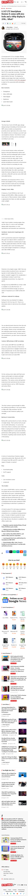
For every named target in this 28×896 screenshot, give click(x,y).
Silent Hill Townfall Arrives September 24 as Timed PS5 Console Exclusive (9, 793)
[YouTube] (22, 885)
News (5, 6)
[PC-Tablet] (8, 2)
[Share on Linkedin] (14, 893)
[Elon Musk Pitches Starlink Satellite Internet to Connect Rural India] (22, 740)
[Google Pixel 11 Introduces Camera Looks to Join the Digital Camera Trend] (22, 784)
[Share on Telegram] (20, 893)
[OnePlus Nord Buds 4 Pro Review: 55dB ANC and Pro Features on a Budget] (5, 857)
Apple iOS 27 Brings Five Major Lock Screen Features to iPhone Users (10, 758)
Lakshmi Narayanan (6, 714)
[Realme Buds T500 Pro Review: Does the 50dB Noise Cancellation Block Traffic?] (5, 697)
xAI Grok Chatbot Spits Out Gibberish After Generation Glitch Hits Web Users (9, 803)
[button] (15, 2)
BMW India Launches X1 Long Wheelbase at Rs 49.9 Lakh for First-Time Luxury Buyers (9, 721)
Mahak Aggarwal (6, 724)
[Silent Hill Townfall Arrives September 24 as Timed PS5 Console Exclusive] (22, 793)
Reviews (10, 8)
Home (3, 6)
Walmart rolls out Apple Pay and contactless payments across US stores (9, 775)
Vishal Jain (5, 743)
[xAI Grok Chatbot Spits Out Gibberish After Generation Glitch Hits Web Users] (22, 803)
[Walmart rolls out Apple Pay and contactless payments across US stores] (22, 775)
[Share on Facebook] (5, 23)
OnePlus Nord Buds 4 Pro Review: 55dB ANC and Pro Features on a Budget (17, 856)
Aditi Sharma (5, 735)
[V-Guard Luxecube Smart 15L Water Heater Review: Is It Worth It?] (5, 849)
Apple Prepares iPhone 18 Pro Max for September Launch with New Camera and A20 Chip (9, 731)
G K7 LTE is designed (20, 80)
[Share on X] (8, 23)
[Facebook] (8, 578)
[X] (21, 578)
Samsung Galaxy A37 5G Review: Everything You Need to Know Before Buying (18, 839)
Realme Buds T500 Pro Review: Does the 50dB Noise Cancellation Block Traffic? (18, 697)
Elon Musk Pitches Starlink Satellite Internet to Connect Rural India (9, 740)
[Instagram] (8, 583)
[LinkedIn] (21, 589)
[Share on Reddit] (12, 23)
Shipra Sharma (10, 27)
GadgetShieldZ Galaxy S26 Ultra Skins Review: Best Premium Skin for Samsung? (17, 688)
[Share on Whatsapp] (10, 23)
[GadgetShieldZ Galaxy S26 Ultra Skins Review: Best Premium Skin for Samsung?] (5, 689)
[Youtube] (21, 583)
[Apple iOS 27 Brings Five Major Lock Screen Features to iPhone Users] (22, 759)
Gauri (4, 753)
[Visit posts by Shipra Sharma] (3, 28)
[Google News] (8, 589)
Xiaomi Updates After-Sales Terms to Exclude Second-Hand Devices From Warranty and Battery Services (13, 544)
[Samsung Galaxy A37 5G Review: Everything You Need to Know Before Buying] (5, 840)
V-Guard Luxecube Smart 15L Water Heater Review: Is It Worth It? (17, 848)
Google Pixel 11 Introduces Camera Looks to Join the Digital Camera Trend (8, 784)
